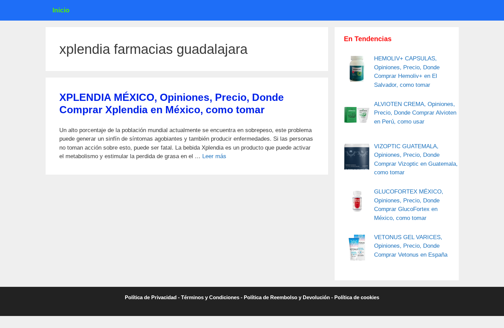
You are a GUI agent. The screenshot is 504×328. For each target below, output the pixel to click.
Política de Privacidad (151, 297)
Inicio (61, 10)
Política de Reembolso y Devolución (287, 297)
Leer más (214, 156)
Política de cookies (356, 297)
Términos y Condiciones (210, 297)
